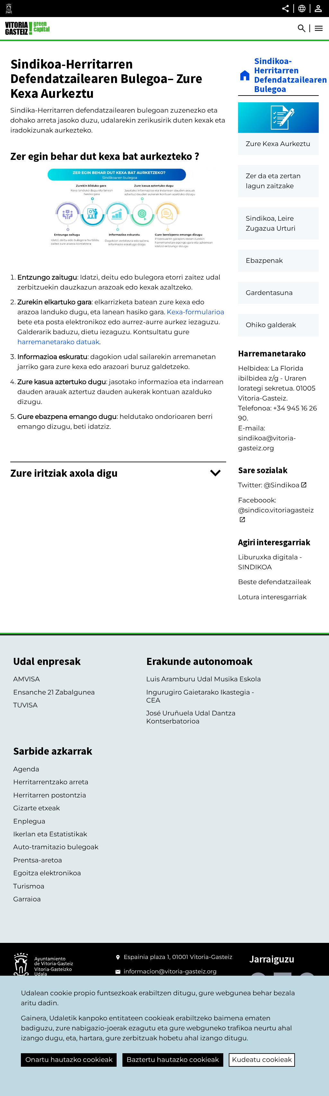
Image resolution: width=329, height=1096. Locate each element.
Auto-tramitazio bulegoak (55, 847)
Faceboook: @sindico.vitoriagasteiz (276, 505)
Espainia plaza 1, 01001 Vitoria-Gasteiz (178, 957)
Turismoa (28, 886)
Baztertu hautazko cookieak (173, 1059)
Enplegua (29, 821)
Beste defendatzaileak (274, 582)
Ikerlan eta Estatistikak (50, 834)
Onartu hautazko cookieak (68, 1059)
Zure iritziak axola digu (64, 473)
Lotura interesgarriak (272, 597)
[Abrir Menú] (319, 28)
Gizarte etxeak (36, 808)
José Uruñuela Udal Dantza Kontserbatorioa (191, 717)
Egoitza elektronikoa (47, 873)
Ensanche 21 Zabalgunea (54, 692)
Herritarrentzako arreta (50, 782)
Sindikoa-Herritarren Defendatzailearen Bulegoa (286, 75)
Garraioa (27, 899)
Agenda (26, 769)
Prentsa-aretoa (37, 860)
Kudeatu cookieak (262, 1059)
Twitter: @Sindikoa (268, 485)
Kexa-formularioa (195, 312)
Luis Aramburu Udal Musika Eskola (203, 679)
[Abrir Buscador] (305, 28)
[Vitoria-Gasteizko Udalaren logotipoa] (43, 967)
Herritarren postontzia (49, 795)
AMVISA (26, 679)
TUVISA (25, 705)
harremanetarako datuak (58, 342)
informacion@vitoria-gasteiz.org (170, 971)
